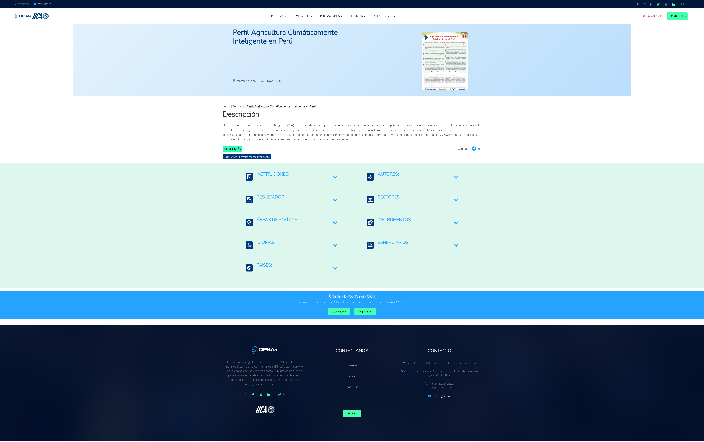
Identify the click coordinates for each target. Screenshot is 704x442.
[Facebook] (651, 4)
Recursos (356, 16)
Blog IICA (684, 4)
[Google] (261, 394)
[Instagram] (666, 4)
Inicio (226, 106)
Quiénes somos (383, 16)
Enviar (352, 413)
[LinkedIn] (673, 4)
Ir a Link (230, 149)
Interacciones (330, 16)
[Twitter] (658, 4)
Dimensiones (302, 16)
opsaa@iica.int (44, 4)
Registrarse (364, 311)
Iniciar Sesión (677, 16)
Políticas (277, 16)
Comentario (339, 311)
